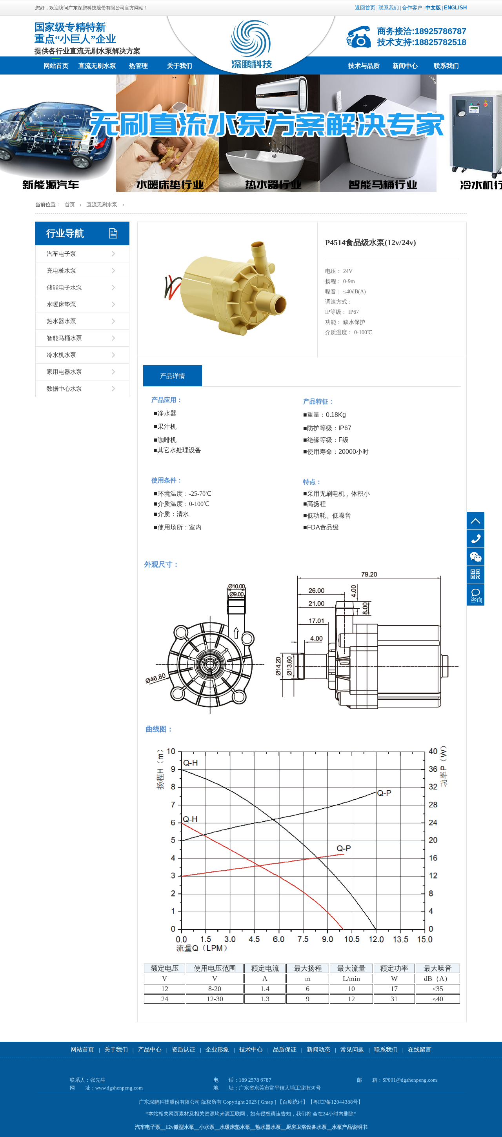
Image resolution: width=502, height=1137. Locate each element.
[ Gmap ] (267, 1102)
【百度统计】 (292, 1102)
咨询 (476, 600)
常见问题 (352, 1049)
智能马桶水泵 (64, 338)
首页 (70, 204)
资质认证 (183, 1049)
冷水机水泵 (61, 355)
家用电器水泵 (64, 372)
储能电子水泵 (64, 287)
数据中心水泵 (64, 389)
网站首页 (56, 65)
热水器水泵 (61, 321)
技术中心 (251, 1049)
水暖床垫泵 (61, 304)
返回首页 (365, 8)
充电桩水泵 (61, 270)
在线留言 (419, 1049)
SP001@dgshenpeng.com (409, 1080)
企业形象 (217, 1049)
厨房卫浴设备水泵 (306, 1127)
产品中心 (150, 1049)
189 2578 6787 (475, 539)
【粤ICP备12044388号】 (335, 1102)
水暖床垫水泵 (235, 1127)
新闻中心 (405, 65)
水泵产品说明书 (349, 1127)
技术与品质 (364, 65)
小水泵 (207, 1127)
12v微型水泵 (180, 1127)
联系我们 (388, 8)
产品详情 (172, 376)
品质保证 (284, 1049)
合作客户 (412, 8)
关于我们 (179, 65)
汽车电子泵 (61, 254)
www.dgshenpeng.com (119, 1088)
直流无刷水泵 (97, 65)
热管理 (138, 65)
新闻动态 (318, 1049)
